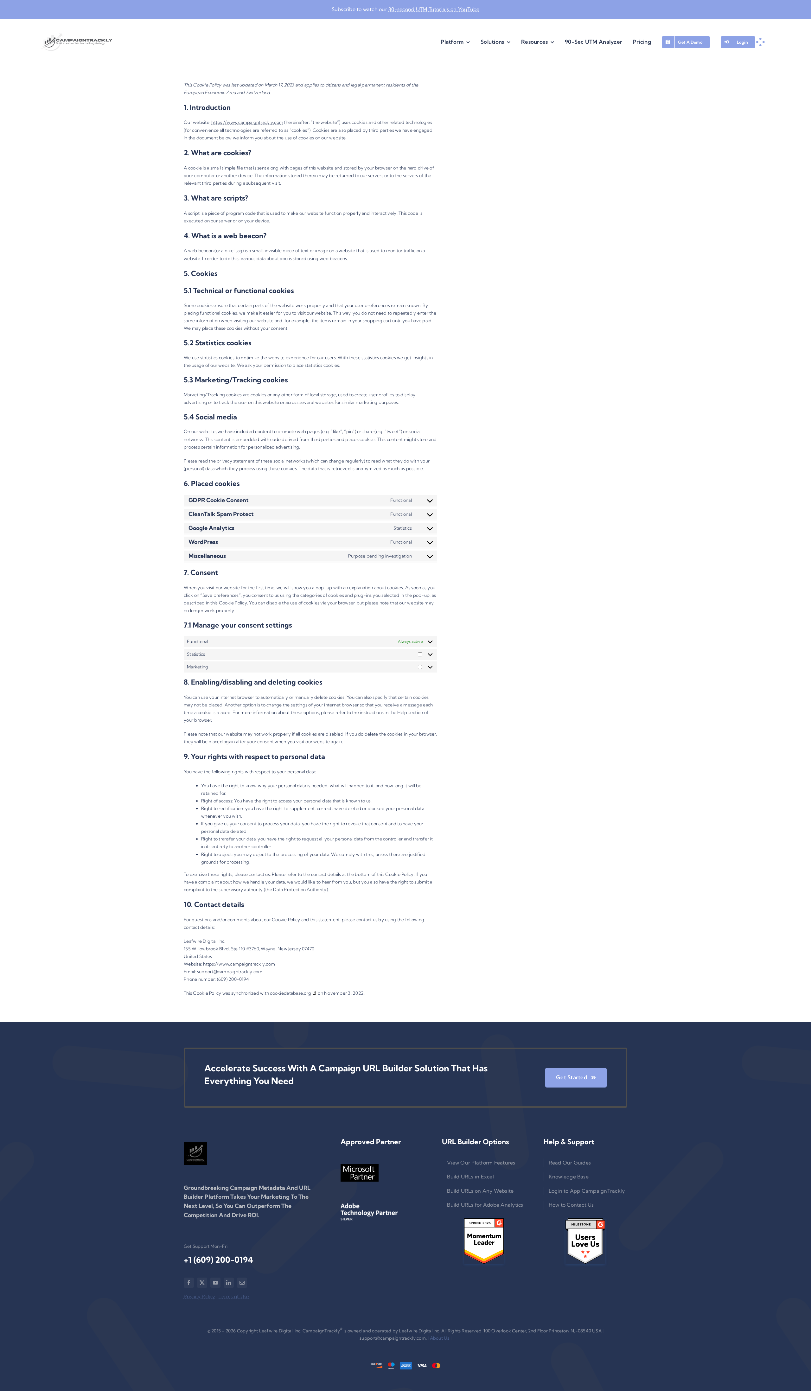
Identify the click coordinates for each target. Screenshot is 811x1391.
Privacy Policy (199, 1296)
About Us (440, 1338)
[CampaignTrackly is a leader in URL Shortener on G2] (484, 1241)
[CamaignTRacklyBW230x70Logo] (77, 42)
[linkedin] (229, 1283)
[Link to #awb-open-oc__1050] (760, 42)
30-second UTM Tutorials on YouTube (433, 9)
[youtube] (215, 1283)
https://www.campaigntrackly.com (247, 122)
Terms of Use (234, 1296)
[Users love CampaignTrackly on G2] (585, 1241)
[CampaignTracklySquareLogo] (195, 1153)
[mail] (242, 1283)
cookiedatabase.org (290, 993)
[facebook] (189, 1283)
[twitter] (202, 1283)
